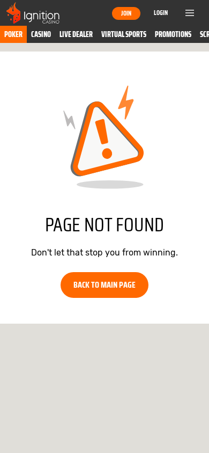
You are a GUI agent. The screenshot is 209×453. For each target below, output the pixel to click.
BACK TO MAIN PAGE (104, 284)
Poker (13, 34)
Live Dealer (76, 34)
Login (161, 13)
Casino (41, 34)
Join (126, 13)
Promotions (173, 34)
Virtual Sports (123, 34)
